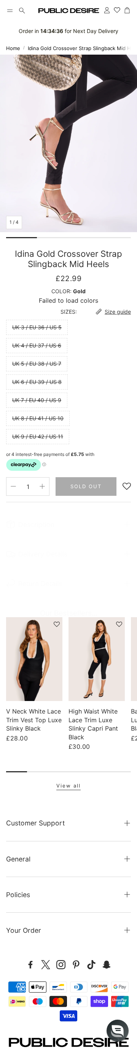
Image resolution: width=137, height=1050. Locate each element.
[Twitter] (45, 964)
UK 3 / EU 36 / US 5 (37, 327)
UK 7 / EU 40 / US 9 (36, 400)
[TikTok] (91, 964)
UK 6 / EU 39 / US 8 (37, 382)
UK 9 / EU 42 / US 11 (37, 436)
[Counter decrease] (13, 486)
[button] (10, 10)
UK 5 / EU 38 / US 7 (36, 363)
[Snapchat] (106, 964)
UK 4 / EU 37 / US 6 (36, 345)
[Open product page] (34, 659)
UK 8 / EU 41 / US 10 (38, 418)
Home (13, 48)
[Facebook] (30, 964)
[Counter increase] (42, 486)
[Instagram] (60, 964)
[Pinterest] (76, 964)
